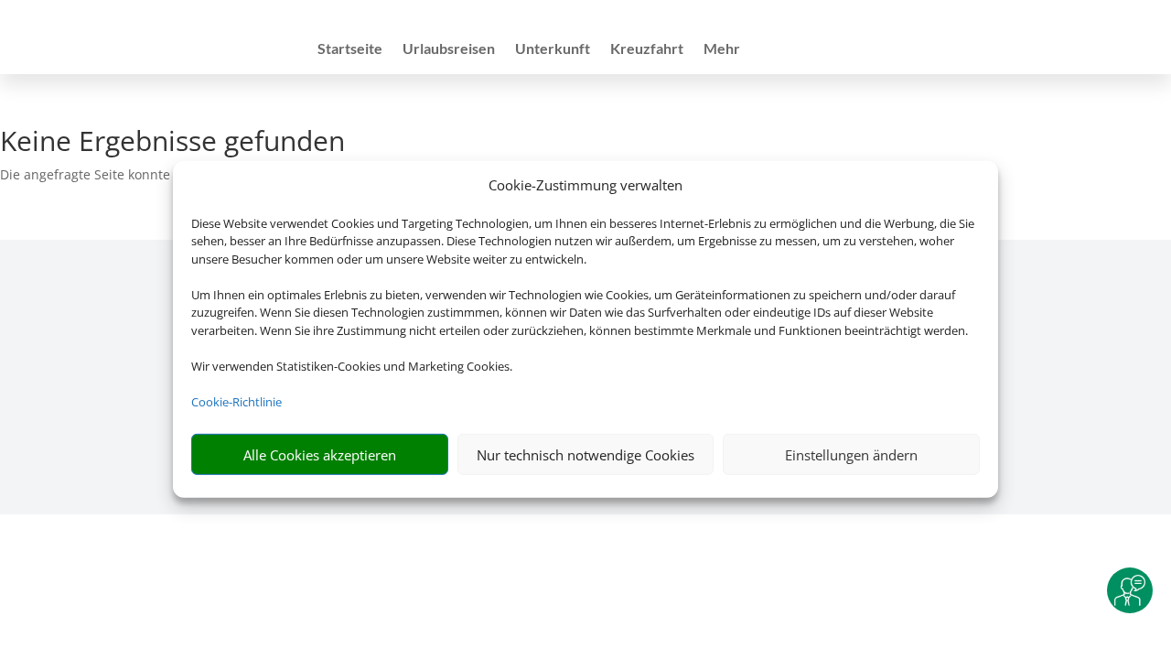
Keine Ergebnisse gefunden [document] (172, 143)
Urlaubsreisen (449, 49)
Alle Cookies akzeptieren (319, 455)
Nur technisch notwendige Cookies (585, 455)
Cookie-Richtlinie (236, 402)
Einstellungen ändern (851, 455)
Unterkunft (552, 49)
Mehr (722, 49)
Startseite (349, 49)
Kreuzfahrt (646, 49)
